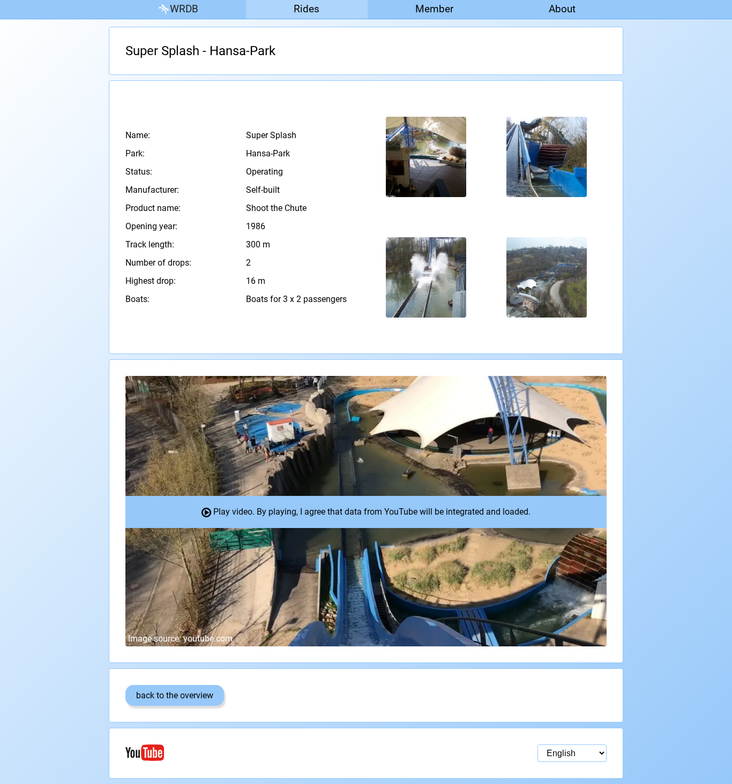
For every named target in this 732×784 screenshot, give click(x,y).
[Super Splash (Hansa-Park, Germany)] (426, 157)
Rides (306, 9)
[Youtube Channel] (245, 752)
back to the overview (174, 695)
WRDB (184, 9)
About (562, 9)
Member (434, 9)
